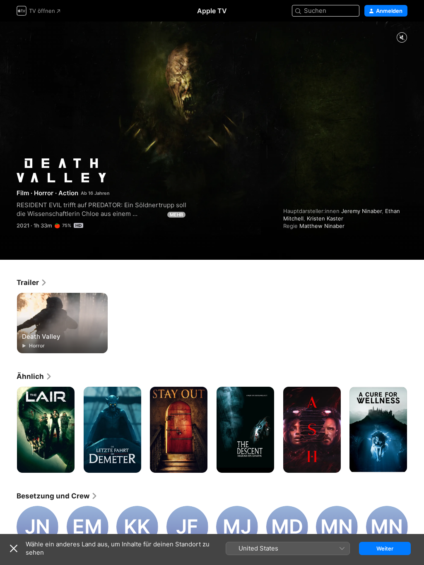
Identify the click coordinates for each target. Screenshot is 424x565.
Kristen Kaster (325, 218)
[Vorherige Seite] (8, 430)
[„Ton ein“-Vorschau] (401, 37)
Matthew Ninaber (321, 226)
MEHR (176, 215)
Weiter (384, 548)
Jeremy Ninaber (361, 211)
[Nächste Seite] (416, 430)
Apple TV (212, 11)
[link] (32, 282)
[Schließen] (13, 548)
